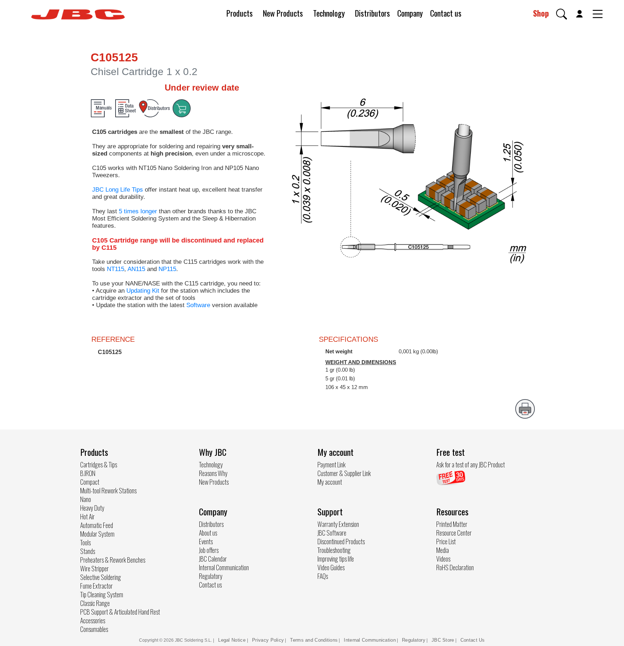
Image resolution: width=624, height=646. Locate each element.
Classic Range (95, 603)
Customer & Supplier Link (344, 473)
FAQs (322, 576)
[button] (561, 14)
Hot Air (87, 516)
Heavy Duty (92, 507)
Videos (443, 558)
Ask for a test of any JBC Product (470, 464)
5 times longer (138, 211)
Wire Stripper (94, 568)
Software (198, 305)
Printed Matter (451, 524)
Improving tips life (335, 558)
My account (329, 481)
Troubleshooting (334, 550)
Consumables (94, 629)
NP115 (167, 269)
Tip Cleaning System (101, 594)
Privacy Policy (268, 640)
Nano (85, 499)
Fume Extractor (96, 585)
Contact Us (472, 640)
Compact (89, 481)
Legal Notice (232, 640)
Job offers (208, 550)
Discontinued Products (341, 541)
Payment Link (331, 464)
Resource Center (454, 532)
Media (442, 550)
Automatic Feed (96, 525)
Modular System (97, 533)
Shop (541, 13)
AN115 (136, 269)
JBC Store (443, 640)
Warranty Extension (338, 524)
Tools (85, 542)
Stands (87, 551)
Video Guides (330, 567)
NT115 (115, 269)
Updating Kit (142, 290)
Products (239, 13)
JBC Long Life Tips (117, 189)
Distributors (372, 13)
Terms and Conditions (314, 640)
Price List (446, 541)
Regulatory (210, 576)
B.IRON (87, 473)
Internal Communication (224, 567)
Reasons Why (213, 473)
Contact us (446, 13)
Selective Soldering (100, 577)
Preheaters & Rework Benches (112, 559)
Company (410, 13)
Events (206, 541)
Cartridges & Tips (98, 464)
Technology (329, 13)
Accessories (92, 620)
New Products (283, 13)
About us (208, 532)
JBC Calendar (213, 558)
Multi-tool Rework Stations (108, 490)
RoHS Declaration (455, 567)
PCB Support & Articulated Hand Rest (120, 611)
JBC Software (331, 532)
